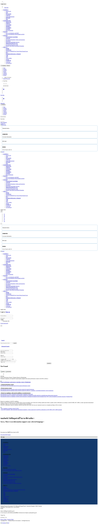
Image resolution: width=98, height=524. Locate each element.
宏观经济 (8, 23)
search (15, 343)
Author (2, 360)
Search (2, 340)
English (4, 69)
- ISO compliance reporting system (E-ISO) (10, 408)
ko (4, 221)
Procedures (8, 41)
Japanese (5, 74)
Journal (7, 59)
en (4, 215)
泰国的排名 (6, 457)
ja (4, 220)
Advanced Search (5, 346)
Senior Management (10, 16)
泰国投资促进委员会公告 (12, 43)
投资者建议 (8, 27)
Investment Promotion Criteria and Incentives (15, 39)
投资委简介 (6, 9)
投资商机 (8, 29)
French (4, 71)
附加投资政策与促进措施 (12, 37)
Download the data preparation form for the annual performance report (15, 385)
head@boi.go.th (6, 78)
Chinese (5, 72)
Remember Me (6, 321)
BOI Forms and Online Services (12, 42)
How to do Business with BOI (12, 33)
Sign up (8, 312)
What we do (8, 11)
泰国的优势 (8, 22)
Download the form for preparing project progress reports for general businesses (17, 389)
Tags (2, 362)
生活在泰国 (8, 25)
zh (4, 218)
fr (4, 217)
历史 (7, 12)
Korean (4, 75)
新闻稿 (7, 48)
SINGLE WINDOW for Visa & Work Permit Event (17, 51)
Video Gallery (9, 58)
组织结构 (8, 18)
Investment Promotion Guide (12, 44)
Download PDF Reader (6, 434)
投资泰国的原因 (7, 20)
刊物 (7, 55)
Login (2, 319)
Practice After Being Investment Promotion (15, 46)
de (4, 216)
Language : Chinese (6, 65)
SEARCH (49, 363)
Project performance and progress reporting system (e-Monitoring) (16, 382)
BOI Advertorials (9, 30)
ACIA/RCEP (9, 63)
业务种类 (8, 38)
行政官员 (8, 15)
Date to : (2, 355)
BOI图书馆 (8, 60)
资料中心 (5, 47)
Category (2, 359)
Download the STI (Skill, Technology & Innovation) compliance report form (17, 394)
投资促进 (5, 35)
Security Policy (10, 519)
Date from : (3, 351)
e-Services (8, 62)
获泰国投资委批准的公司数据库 (13, 54)
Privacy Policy (4, 519)
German (5, 70)
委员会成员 (8, 14)
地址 (7, 19)
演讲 (7, 56)
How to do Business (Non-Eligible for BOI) (15, 34)
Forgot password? (4, 323)
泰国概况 (8, 26)
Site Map (2, 95)
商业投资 (5, 31)
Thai (4, 68)
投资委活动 (8, 50)
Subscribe (6, 7)
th (4, 214)
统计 (7, 52)
